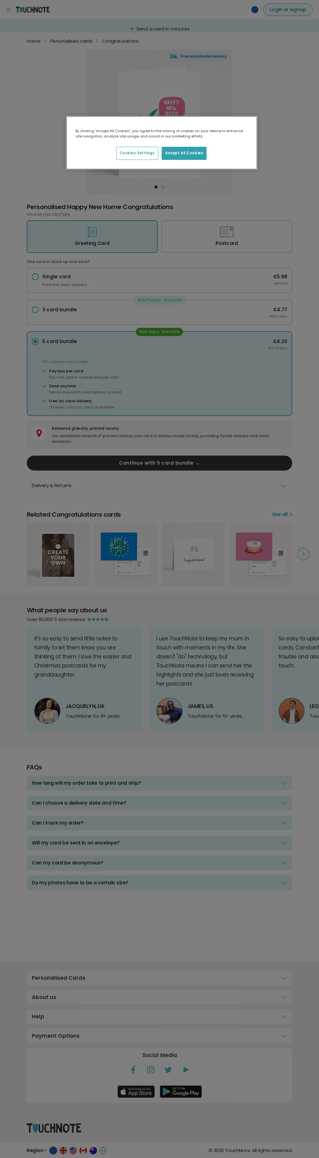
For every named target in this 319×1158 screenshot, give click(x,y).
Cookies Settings (137, 153)
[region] (161, 143)
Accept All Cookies (184, 153)
